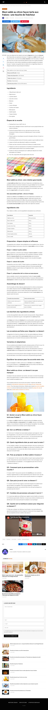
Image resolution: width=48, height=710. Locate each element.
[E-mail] (3, 71)
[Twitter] (3, 61)
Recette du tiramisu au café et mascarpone (32, 576)
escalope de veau (36, 387)
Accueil (3, 5)
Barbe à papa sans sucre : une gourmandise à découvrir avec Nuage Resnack (12, 576)
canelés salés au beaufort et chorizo (20, 389)
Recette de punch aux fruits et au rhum (18, 677)
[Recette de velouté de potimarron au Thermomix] (5, 692)
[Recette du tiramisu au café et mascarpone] (35, 567)
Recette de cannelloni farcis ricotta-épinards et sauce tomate (23, 670)
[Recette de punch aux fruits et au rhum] (5, 678)
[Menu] (3, 2)
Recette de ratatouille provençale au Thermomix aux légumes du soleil (11, 594)
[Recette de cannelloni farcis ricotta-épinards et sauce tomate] (5, 672)
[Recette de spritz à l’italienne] (5, 665)
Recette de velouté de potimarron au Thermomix (20, 690)
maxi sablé (14, 539)
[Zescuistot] (24, 2)
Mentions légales (13, 702)
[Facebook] (3, 58)
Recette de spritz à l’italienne (16, 663)
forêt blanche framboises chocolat (20, 384)
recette (19, 539)
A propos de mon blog (34, 702)
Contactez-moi (23, 702)
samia (11, 549)
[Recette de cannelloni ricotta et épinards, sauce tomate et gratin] (5, 685)
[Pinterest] (3, 68)
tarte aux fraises (25, 539)
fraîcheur (8, 539)
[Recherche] (44, 2)
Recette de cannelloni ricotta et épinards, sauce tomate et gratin (24, 683)
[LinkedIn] (3, 65)
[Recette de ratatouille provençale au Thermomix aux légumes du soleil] (12, 586)
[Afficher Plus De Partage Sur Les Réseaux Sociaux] (30, 21)
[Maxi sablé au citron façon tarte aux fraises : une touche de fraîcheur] (24, 38)
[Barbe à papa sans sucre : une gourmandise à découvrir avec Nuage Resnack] (12, 567)
